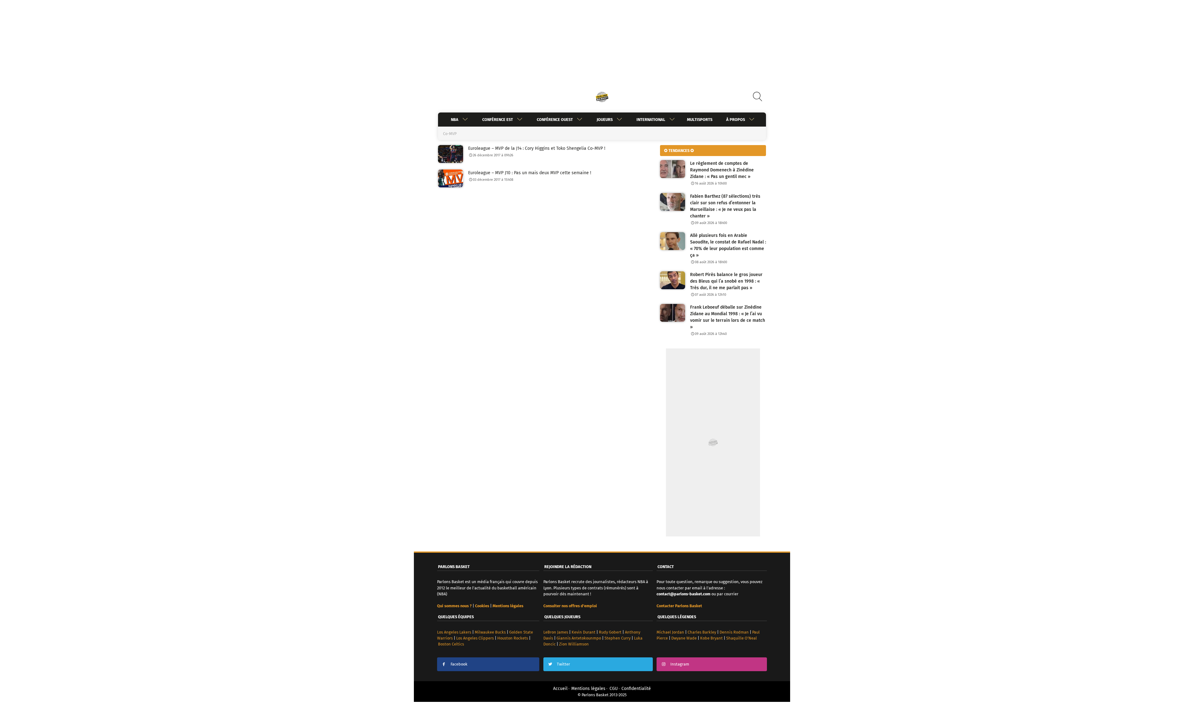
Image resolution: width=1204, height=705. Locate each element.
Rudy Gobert (610, 632)
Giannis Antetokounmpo (579, 638)
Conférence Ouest (555, 119)
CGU (614, 688)
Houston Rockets (512, 638)
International (650, 119)
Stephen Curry (618, 638)
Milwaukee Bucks (490, 632)
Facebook (459, 664)
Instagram (679, 664)
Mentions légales (588, 688)
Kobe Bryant (711, 638)
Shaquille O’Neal (741, 638)
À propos (735, 119)
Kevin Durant (583, 632)
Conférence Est (497, 119)
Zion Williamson (574, 644)
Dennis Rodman (734, 632)
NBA (454, 119)
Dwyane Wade (684, 638)
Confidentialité (636, 688)
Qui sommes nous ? (454, 605)
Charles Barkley (702, 632)
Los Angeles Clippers (475, 638)
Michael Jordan (670, 632)
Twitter (563, 664)
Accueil (560, 688)
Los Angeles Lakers (454, 632)
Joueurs (605, 119)
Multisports (699, 119)
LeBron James (555, 632)
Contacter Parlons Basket (679, 605)
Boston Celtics (451, 644)
